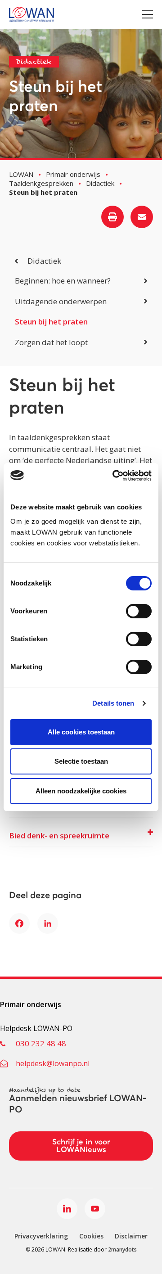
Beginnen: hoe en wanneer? (63, 280)
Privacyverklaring (41, 1236)
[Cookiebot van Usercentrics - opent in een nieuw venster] (114, 476)
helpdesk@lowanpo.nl (53, 1063)
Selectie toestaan (81, 761)
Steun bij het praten (51, 321)
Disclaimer (131, 1236)
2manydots (122, 1249)
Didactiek (44, 261)
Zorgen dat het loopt (51, 342)
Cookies (91, 1236)
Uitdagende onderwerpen (61, 301)
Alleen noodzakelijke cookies (81, 791)
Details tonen (113, 703)
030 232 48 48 (41, 1043)
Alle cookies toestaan (81, 732)
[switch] (139, 611)
